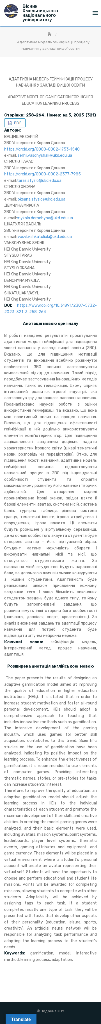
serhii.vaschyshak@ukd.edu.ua (45, 155)
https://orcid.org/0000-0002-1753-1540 (42, 149)
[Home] (50, 35)
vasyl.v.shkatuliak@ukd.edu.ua (45, 236)
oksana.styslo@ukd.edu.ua (41, 199)
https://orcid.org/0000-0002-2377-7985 (42, 174)
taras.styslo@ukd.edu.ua (39, 180)
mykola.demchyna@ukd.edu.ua (45, 218)
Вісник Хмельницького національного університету (40, 13)
